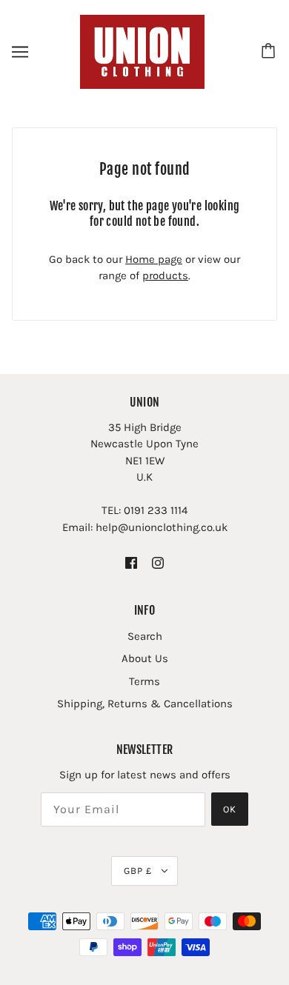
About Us (145, 658)
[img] (131, 562)
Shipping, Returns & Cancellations (145, 703)
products (165, 275)
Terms (144, 681)
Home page (153, 259)
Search (144, 636)
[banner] (142, 51)
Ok (229, 809)
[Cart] (270, 52)
